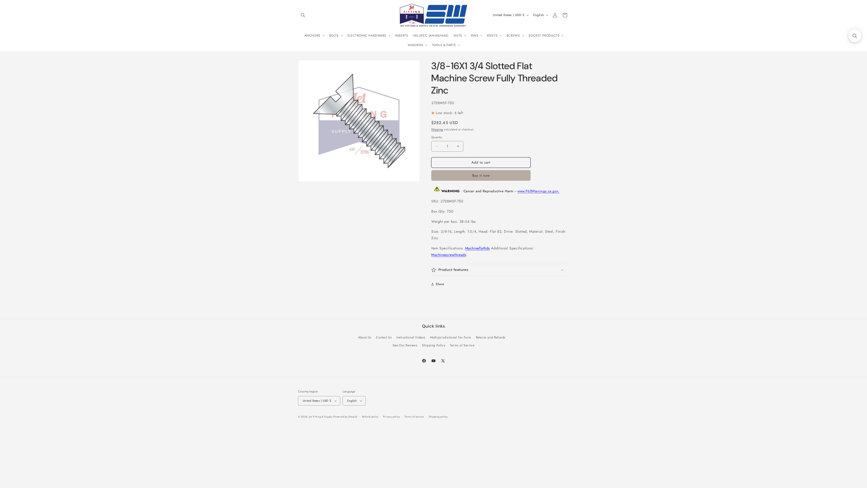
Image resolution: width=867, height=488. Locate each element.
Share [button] (440, 284)
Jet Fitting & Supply (321, 416)
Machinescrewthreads (448, 254)
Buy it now (481, 175)
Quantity (436, 137)
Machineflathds (477, 248)
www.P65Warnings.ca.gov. (538, 191)
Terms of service (414, 416)
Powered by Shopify (345, 416)
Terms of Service (462, 345)
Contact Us (384, 337)
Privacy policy (391, 416)
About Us (364, 337)
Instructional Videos (410, 337)
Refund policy (370, 416)
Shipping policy (438, 416)
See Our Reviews (405, 345)
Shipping (437, 129)
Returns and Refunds (491, 337)
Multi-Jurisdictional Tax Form (450, 337)
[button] (303, 15)
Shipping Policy (433, 345)
